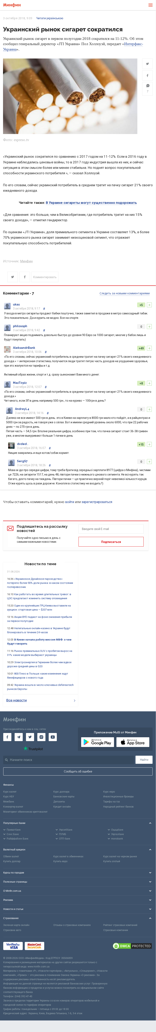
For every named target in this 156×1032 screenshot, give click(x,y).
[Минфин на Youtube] (53, 737)
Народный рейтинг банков (118, 806)
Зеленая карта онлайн (16, 925)
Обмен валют (11, 856)
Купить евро (60, 861)
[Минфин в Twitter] (30, 737)
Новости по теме (40, 564)
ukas (16, 304)
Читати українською (49, 18)
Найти (144, 759)
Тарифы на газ (111, 801)
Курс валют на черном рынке (120, 856)
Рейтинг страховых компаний (120, 925)
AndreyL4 (22, 409)
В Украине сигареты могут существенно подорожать (91, 203)
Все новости (16, 700)
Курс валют (9, 791)
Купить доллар (11, 861)
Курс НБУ (8, 796)
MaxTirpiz (20, 382)
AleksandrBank (24, 347)
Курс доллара (61, 791)
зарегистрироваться (97, 502)
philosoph (20, 326)
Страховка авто (12, 930)
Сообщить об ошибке (78, 771)
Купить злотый (111, 861)
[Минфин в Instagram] (41, 737)
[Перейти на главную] (11, 5)
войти (69, 502)
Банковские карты (63, 796)
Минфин (26, 261)
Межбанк (8, 801)
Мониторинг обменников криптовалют (25, 811)
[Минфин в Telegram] (19, 737)
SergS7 (22, 461)
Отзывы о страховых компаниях (72, 925)
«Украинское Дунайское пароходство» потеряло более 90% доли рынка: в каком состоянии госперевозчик (40, 582)
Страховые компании (115, 930)
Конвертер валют (13, 806)
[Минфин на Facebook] (7, 737)
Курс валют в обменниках (68, 856)
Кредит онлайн (62, 806)
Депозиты (59, 801)
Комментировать (45, 277)
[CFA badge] (55, 947)
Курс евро (109, 791)
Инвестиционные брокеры (118, 796)
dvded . (22, 444)
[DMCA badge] (132, 946)
